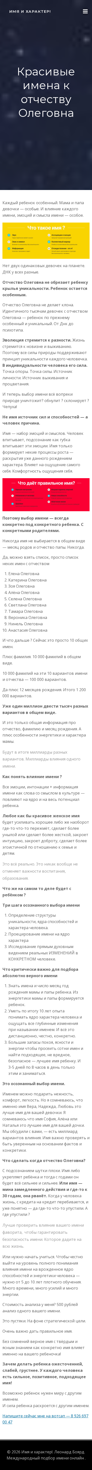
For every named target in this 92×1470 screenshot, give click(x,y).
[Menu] (85, 11)
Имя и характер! (30, 11)
